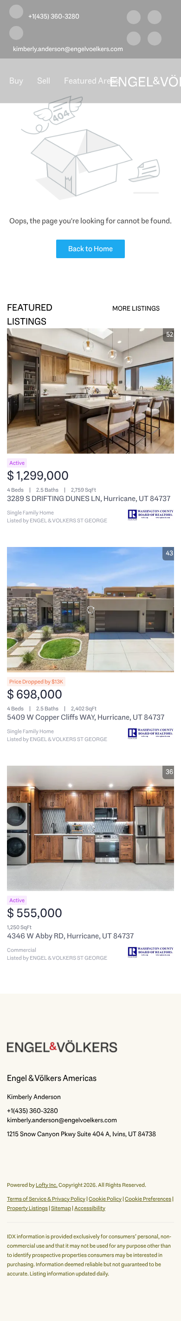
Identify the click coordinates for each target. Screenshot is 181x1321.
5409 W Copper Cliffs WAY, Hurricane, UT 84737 (85, 717)
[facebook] (134, 18)
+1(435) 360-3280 (32, 1110)
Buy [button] (16, 80)
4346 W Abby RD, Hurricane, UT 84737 (70, 936)
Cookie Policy (105, 1199)
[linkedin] (155, 18)
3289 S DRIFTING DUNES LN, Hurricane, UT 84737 (88, 498)
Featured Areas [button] (91, 80)
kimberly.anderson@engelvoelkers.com (62, 1120)
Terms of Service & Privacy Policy (46, 1199)
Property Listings (27, 1208)
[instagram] (134, 40)
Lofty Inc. (47, 1185)
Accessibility (89, 1208)
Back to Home (90, 249)
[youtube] (155, 40)
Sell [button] (43, 80)
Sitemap (61, 1208)
